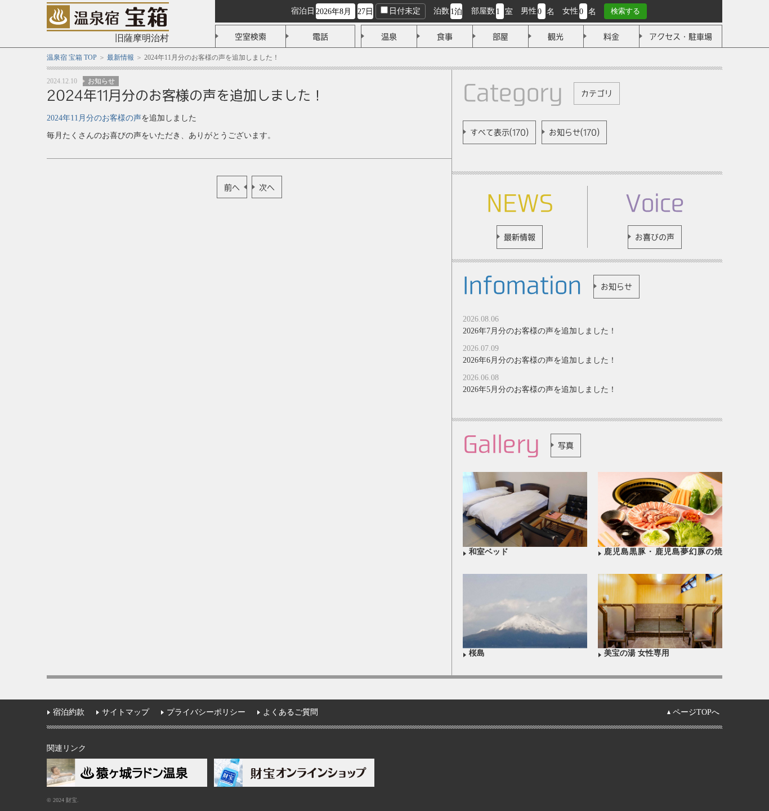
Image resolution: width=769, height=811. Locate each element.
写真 (566, 445)
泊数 (441, 11)
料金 (611, 37)
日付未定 (405, 11)
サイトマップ (125, 712)
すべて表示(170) (499, 132)
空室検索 (250, 37)
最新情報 (519, 237)
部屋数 (483, 11)
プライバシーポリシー (206, 712)
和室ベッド (488, 551)
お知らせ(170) (574, 132)
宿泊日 (303, 11)
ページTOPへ (696, 712)
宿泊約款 (68, 712)
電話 (320, 37)
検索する (625, 11)
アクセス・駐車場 (680, 37)
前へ (232, 187)
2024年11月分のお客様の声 (94, 118)
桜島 (477, 653)
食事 (445, 37)
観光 (556, 37)
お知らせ (101, 81)
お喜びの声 (654, 237)
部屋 (500, 37)
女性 (570, 11)
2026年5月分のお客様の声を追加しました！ (539, 389)
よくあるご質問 (290, 712)
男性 (528, 11)
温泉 (389, 37)
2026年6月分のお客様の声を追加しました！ (539, 360)
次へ (267, 187)
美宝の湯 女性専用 (636, 653)
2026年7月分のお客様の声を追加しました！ (539, 331)
